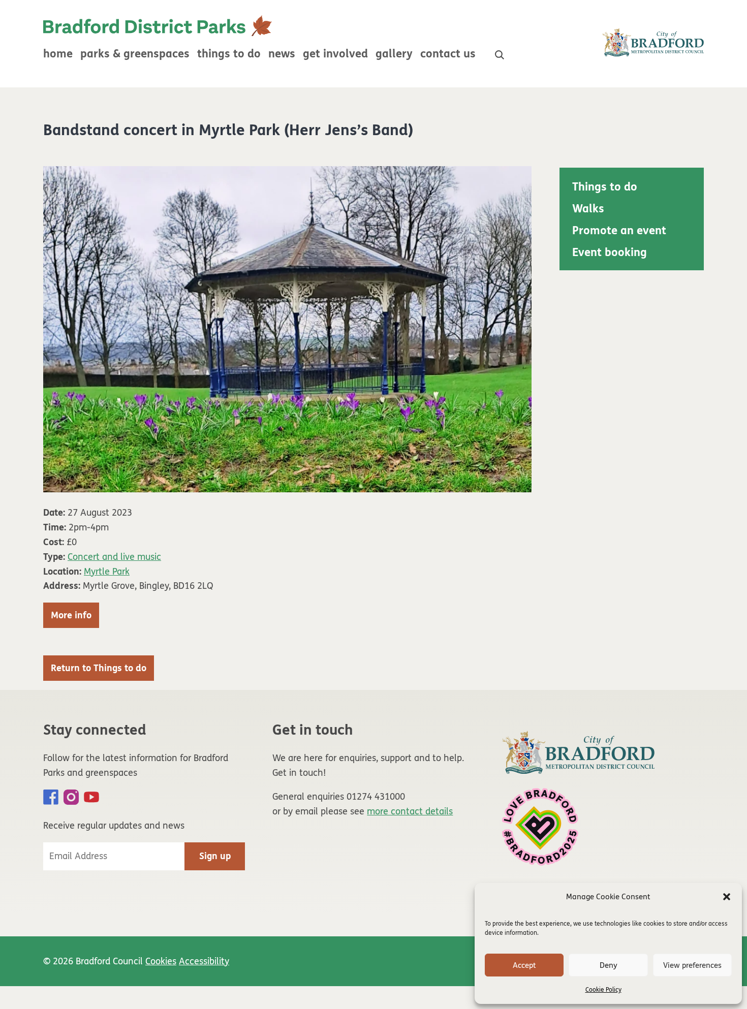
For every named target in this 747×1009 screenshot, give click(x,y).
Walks (588, 208)
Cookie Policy (603, 989)
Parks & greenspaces (135, 53)
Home (58, 53)
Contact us (448, 53)
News (281, 53)
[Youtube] (91, 797)
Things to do (229, 53)
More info (71, 615)
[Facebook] (50, 797)
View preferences (692, 965)
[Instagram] (71, 797)
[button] (727, 897)
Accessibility (204, 961)
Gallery (394, 53)
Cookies (160, 961)
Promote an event (619, 230)
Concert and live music (114, 556)
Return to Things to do (98, 668)
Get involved (335, 53)
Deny (608, 965)
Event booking (609, 252)
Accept (524, 965)
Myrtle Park (107, 571)
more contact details (410, 811)
